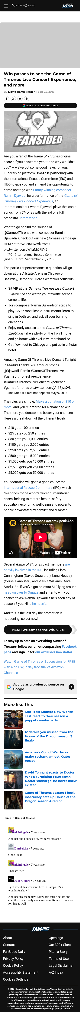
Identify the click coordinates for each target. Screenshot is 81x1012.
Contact (9, 945)
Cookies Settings (15, 979)
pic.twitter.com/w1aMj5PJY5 (25, 249)
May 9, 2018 (58, 393)
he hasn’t (38, 604)
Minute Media (21, 989)
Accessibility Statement (20, 972)
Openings (56, 938)
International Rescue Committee (28, 488)
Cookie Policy (13, 965)
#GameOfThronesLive (47, 371)
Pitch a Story (58, 952)
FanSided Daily (14, 952)
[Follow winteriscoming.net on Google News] (71, 687)
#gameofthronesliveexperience (27, 376)
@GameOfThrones (45, 365)
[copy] (26, 98)
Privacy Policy (13, 959)
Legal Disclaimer (61, 965)
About (7, 938)
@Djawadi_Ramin (17, 371)
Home (7, 818)
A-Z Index (56, 972)
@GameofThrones (17, 233)
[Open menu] (6, 5)
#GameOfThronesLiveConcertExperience (34, 382)
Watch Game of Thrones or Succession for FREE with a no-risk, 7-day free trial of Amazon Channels (39, 667)
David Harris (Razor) (22, 91)
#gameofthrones (16, 388)
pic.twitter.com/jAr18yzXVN (50, 388)
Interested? (28, 218)
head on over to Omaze (21, 592)
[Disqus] (42, 873)
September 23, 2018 (39, 259)
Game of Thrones (25, 818)
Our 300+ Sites (60, 945)
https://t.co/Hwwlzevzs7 (32, 244)
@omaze (53, 238)
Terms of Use (59, 959)
